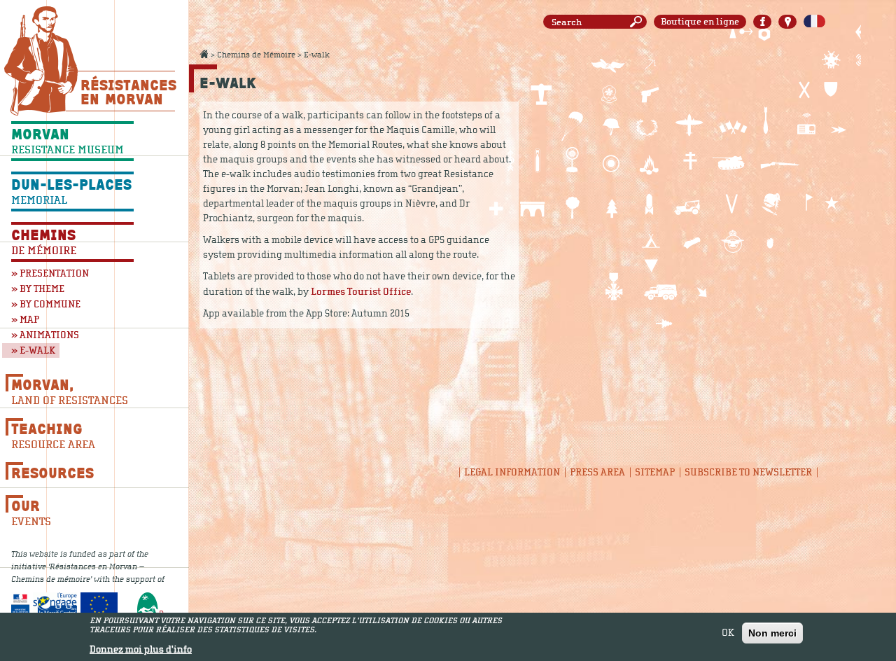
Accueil (204, 54)
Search (638, 22)
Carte (787, 22)
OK (728, 633)
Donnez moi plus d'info (141, 649)
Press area (597, 472)
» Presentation (50, 273)
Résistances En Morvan (127, 91)
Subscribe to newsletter (748, 472)
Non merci (772, 633)
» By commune (45, 304)
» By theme (37, 289)
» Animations (45, 335)
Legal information (512, 472)
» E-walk (33, 350)
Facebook (762, 22)
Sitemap (655, 472)
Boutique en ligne (700, 22)
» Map (25, 319)
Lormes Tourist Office (361, 291)
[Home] (41, 61)
